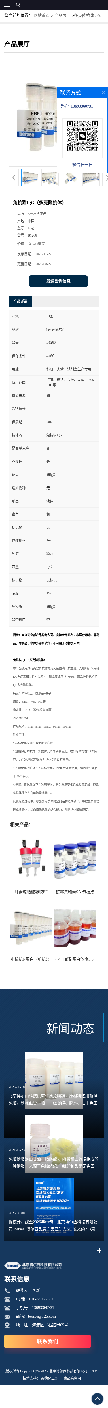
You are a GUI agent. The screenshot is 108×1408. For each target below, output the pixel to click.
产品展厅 (62, 15)
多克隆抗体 (84, 15)
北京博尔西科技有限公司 (68, 1371)
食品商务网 (72, 1378)
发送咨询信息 (58, 281)
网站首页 (42, 15)
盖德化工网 (49, 1378)
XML (96, 1371)
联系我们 (47, 1341)
